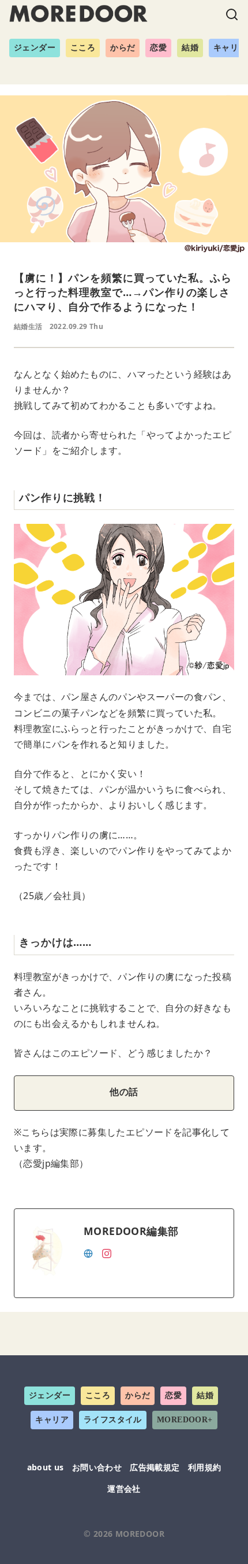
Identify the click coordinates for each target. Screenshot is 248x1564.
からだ (122, 47)
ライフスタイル (113, 1419)
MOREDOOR (139, 1533)
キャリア (52, 1419)
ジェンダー (34, 47)
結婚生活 (28, 326)
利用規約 (204, 1467)
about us (45, 1467)
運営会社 (124, 1488)
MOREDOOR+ (185, 1419)
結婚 (190, 47)
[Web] (88, 1252)
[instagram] (106, 1252)
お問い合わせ (97, 1467)
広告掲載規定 (154, 1467)
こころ (82, 47)
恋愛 (158, 47)
